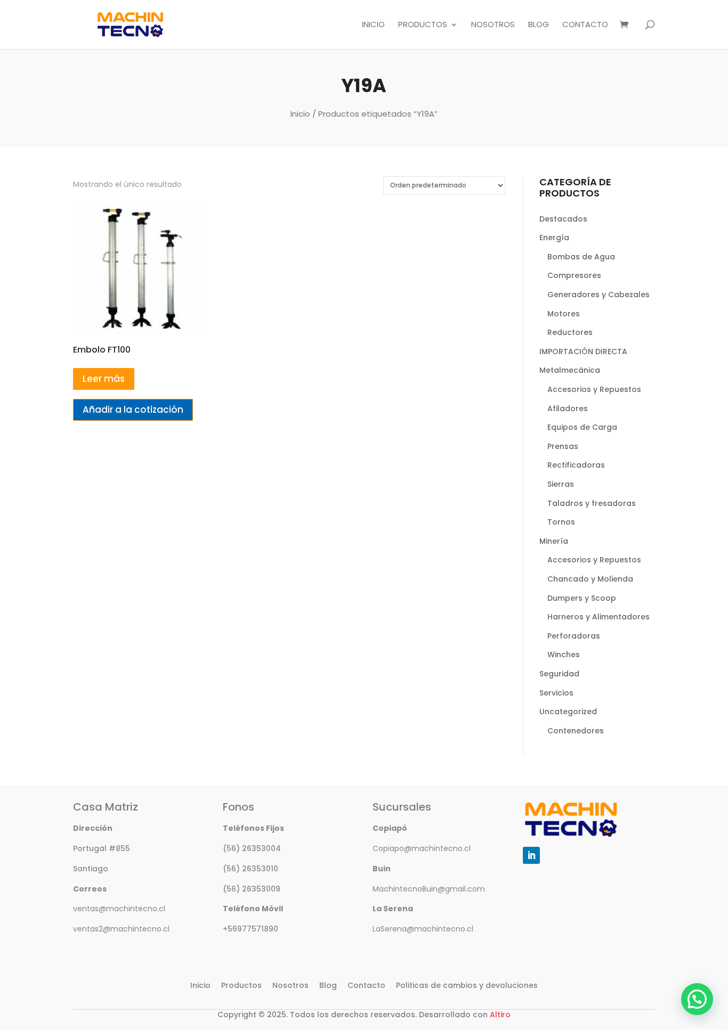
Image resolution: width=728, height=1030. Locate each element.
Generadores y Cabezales (598, 294)
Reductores (570, 332)
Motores (563, 313)
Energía (554, 237)
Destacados (563, 219)
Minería (553, 541)
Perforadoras (573, 636)
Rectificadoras (576, 465)
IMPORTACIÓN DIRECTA (583, 351)
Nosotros (493, 25)
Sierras (560, 484)
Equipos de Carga (582, 427)
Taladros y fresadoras (591, 503)
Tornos (561, 522)
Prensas (562, 446)
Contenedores (575, 730)
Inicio (373, 25)
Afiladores (567, 408)
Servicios (556, 693)
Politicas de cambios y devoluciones (467, 985)
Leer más (104, 378)
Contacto (585, 25)
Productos (422, 25)
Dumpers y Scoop (581, 598)
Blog (538, 25)
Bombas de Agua (581, 256)
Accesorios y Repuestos (594, 389)
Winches (563, 654)
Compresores (574, 275)
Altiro (500, 1014)
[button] (697, 999)
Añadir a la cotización (133, 409)
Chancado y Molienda (590, 579)
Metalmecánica (569, 370)
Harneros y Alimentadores (598, 616)
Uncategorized (568, 711)
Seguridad (559, 673)
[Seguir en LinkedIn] (531, 855)
